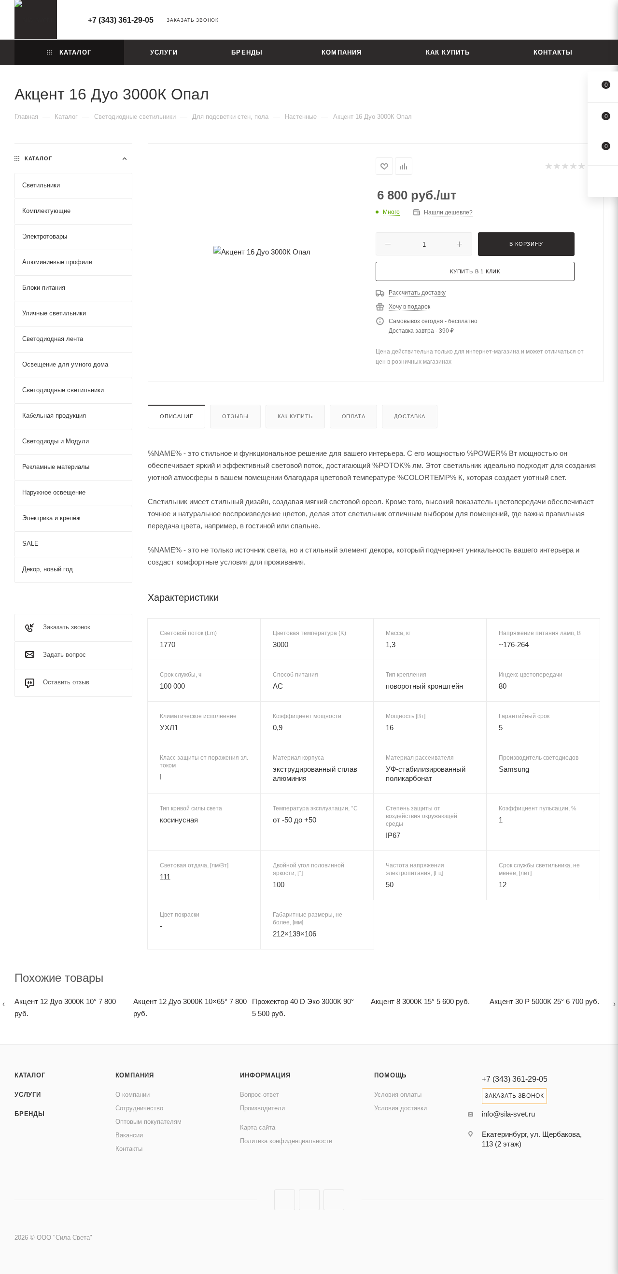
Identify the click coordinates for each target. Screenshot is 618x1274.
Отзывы (235, 416)
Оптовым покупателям (148, 1121)
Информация (265, 1075)
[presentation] (3, 1004)
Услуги (27, 1094)
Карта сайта (257, 1127)
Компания (134, 1075)
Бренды (29, 1114)
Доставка (409, 416)
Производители (262, 1108)
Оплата (353, 416)
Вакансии (129, 1135)
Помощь (390, 1075)
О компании (132, 1094)
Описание (176, 416)
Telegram (309, 1199)
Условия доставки (400, 1108)
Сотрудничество (139, 1108)
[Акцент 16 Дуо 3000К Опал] (262, 252)
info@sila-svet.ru (508, 1114)
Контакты (128, 1148)
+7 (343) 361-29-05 (121, 20)
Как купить (295, 416)
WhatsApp (333, 1199)
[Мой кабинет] (599, 21)
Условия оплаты (397, 1094)
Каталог (29, 1075)
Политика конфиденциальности (286, 1141)
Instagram (284, 1199)
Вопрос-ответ (259, 1094)
